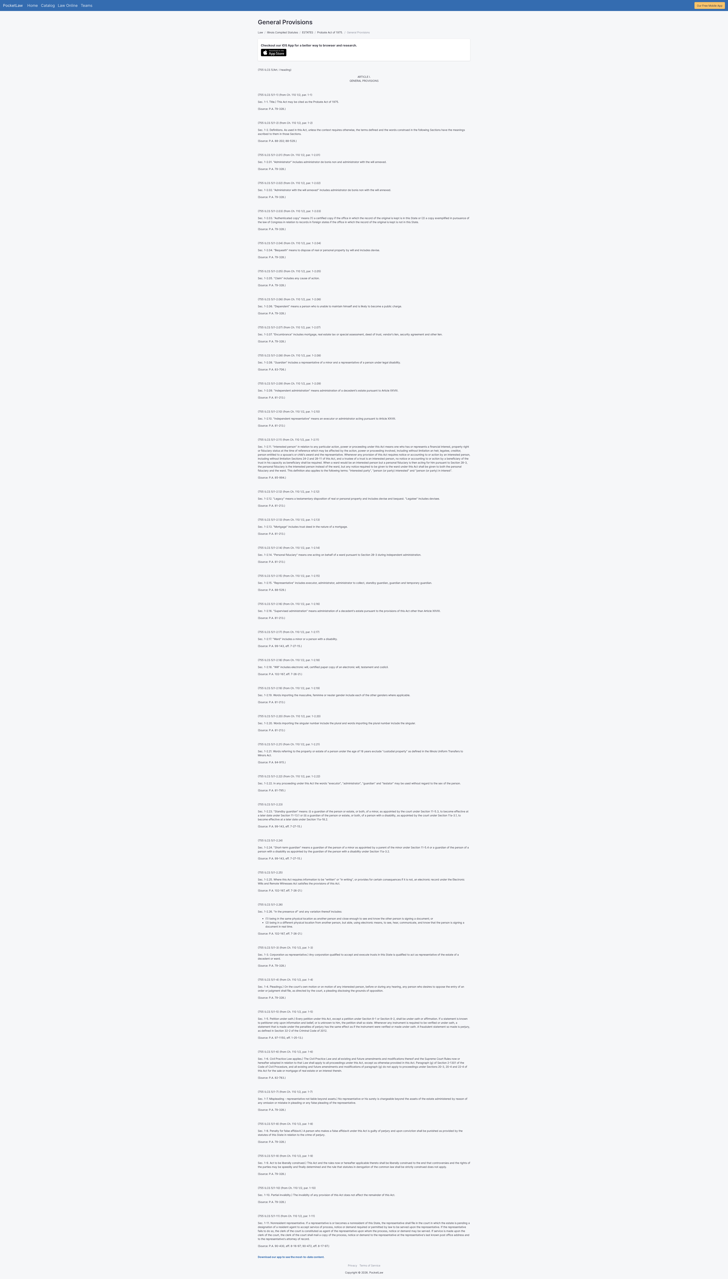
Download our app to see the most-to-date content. (291, 1257)
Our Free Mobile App (710, 5)
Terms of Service (369, 1265)
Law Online (68, 5)
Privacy (352, 1265)
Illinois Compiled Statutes (282, 32)
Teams (86, 5)
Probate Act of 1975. (330, 32)
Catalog (48, 5)
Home (32, 5)
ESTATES (307, 32)
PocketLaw (13, 5)
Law (260, 32)
